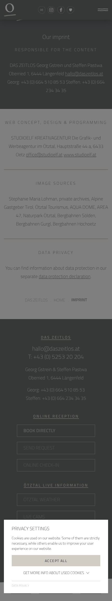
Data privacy (20, 586)
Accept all (56, 560)
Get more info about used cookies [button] (53, 573)
